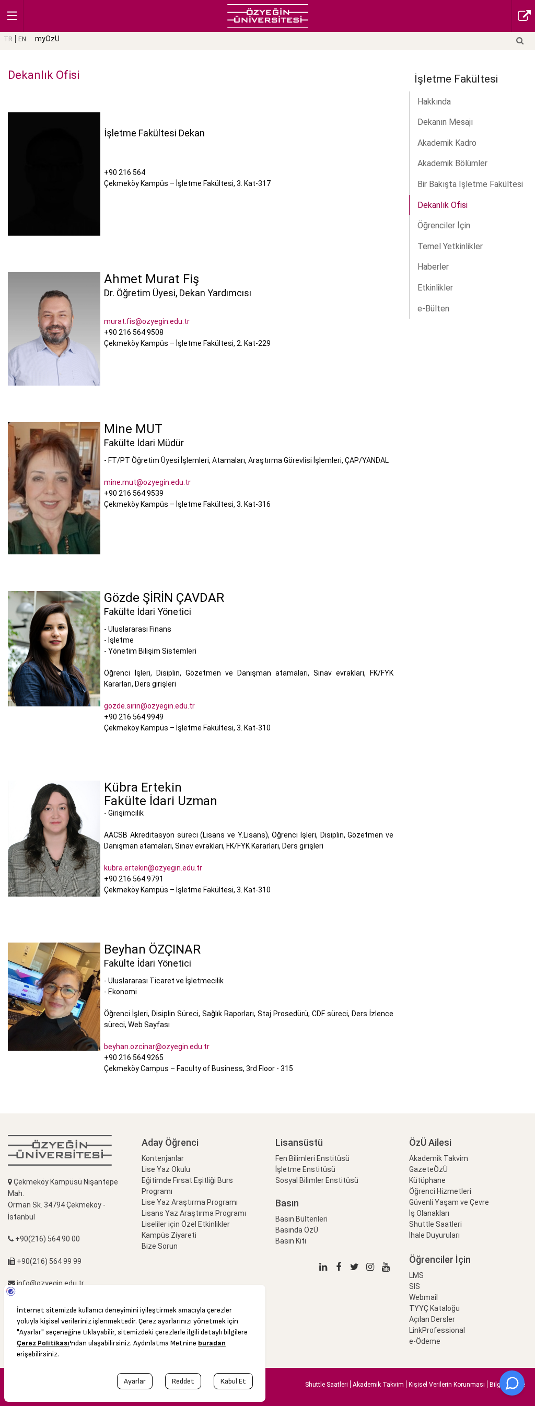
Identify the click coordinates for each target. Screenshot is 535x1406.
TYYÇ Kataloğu (434, 1308)
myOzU (47, 38)
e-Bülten (433, 308)
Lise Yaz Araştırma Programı (190, 1202)
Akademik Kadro (446, 143)
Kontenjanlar (163, 1158)
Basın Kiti (290, 1241)
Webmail (423, 1297)
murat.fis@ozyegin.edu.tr (147, 321)
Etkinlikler (435, 288)
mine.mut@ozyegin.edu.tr (147, 482)
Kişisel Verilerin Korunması (447, 1384)
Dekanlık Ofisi (442, 205)
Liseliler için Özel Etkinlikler (186, 1224)
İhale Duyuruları (434, 1235)
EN (22, 39)
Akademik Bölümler (452, 163)
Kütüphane (427, 1180)
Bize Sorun (160, 1246)
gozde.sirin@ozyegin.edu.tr (149, 706)
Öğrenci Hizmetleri (440, 1191)
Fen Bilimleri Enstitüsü (312, 1158)
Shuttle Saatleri (435, 1224)
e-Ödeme (424, 1341)
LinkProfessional (437, 1330)
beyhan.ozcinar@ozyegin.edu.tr (157, 1046)
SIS (414, 1286)
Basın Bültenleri (301, 1219)
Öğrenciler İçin (443, 225)
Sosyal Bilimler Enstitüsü (316, 1180)
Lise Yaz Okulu (166, 1169)
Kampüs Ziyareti (169, 1235)
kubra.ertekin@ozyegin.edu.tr (153, 868)
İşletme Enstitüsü (305, 1169)
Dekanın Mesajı (445, 122)
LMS (416, 1275)
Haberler (433, 267)
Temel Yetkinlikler (450, 246)
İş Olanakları (429, 1213)
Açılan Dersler (432, 1319)
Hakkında (434, 102)
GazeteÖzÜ (428, 1169)
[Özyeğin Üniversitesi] (267, 15)
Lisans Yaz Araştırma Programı (194, 1213)
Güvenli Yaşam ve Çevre (449, 1202)
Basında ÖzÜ (296, 1230)
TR (8, 39)
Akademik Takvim (438, 1158)
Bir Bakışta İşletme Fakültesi (470, 184)
